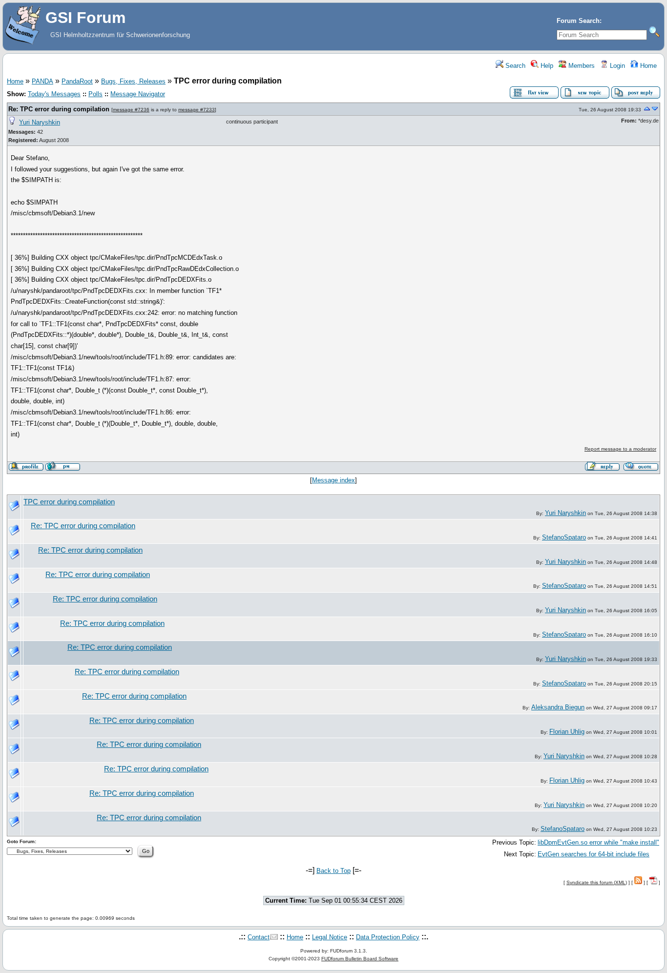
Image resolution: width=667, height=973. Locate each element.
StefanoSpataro (564, 537)
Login (616, 65)
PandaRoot (77, 81)
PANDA (42, 81)
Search (514, 65)
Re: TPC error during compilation (58, 109)
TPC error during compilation (69, 502)
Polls (95, 94)
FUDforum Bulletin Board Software (359, 958)
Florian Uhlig (566, 731)
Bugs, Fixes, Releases (133, 81)
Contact (259, 937)
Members (580, 65)
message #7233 (196, 109)
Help (546, 65)
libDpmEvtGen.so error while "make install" (598, 842)
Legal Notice (329, 937)
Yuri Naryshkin (39, 122)
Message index (333, 480)
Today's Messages (54, 94)
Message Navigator (137, 94)
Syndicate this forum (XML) (596, 882)
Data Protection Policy (387, 937)
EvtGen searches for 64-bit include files (593, 854)
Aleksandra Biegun (557, 707)
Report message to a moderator (620, 449)
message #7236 (131, 109)
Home (647, 65)
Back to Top (333, 870)
